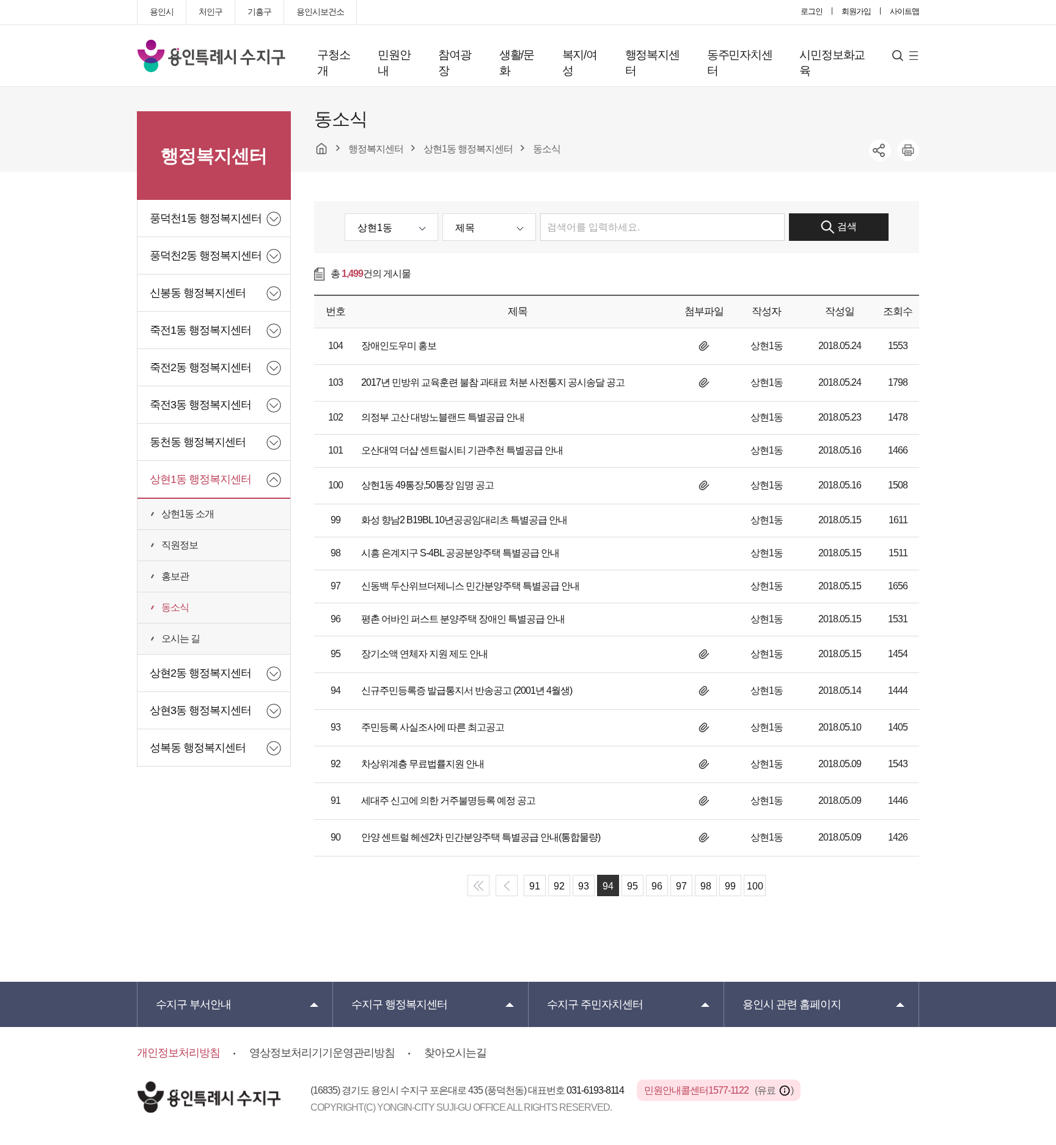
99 (730, 886)
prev (507, 885)
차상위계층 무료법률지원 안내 (422, 764)
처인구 (210, 12)
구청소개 (333, 62)
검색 (847, 226)
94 (608, 886)
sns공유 (880, 150)
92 (559, 886)
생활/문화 (516, 62)
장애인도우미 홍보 (398, 346)
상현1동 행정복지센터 (200, 479)
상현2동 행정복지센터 (200, 673)
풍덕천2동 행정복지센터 (206, 255)
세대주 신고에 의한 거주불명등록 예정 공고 (448, 800)
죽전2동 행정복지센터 (200, 367)
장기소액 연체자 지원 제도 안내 (424, 654)
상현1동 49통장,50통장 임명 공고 (427, 485)
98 (705, 886)
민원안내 (394, 62)
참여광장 (454, 62)
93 (583, 886)
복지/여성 (579, 62)
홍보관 (175, 576)
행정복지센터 (652, 62)
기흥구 (259, 12)
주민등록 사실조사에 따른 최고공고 (432, 727)
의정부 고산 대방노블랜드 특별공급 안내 (442, 417)
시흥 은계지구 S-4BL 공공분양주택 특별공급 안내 (460, 553)
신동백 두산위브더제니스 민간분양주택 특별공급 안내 (470, 586)
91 (534, 886)
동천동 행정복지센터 (198, 442)
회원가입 (856, 11)
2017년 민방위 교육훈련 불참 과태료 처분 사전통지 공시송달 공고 (493, 382)
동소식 (175, 607)
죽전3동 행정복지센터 (200, 405)
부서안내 (193, 1004)
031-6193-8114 (596, 1090)
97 (681, 886)
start (479, 885)
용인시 (162, 12)
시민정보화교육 (832, 62)
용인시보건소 (320, 12)
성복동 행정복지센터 (198, 748)
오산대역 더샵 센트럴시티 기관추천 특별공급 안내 (462, 450)
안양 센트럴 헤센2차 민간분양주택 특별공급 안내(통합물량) (480, 837)
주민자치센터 (595, 1004)
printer (908, 150)
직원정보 (179, 545)
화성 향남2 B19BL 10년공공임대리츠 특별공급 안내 (464, 520)
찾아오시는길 (455, 1053)
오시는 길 (180, 638)
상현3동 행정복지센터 (200, 710)
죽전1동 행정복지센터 (200, 330)
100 (755, 886)
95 (632, 886)
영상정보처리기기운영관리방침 (322, 1053)
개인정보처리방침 (178, 1053)
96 (656, 886)
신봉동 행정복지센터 (198, 293)
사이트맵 (904, 11)
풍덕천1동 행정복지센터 (206, 218)
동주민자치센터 (739, 62)
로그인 (812, 11)
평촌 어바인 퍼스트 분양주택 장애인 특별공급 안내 (463, 619)
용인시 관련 (792, 1004)
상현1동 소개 (187, 514)
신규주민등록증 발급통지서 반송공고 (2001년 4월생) (466, 690)
